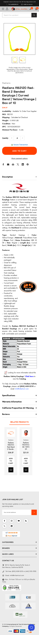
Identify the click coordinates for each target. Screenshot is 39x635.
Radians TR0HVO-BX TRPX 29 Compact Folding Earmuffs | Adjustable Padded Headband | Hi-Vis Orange (26, 446)
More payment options (19, 158)
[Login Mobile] (7, 9)
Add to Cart (10, 460)
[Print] (13, 164)
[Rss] (26, 521)
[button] (34, 512)
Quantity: (5, 138)
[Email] (8, 164)
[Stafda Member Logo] (28, 606)
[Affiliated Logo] (20, 614)
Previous (4, 451)
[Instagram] (11, 521)
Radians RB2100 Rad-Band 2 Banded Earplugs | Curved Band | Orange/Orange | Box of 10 (11, 446)
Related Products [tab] (19, 422)
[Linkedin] (23, 164)
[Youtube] (18, 521)
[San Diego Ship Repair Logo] (12, 606)
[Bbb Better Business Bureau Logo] (12, 597)
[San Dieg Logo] (28, 597)
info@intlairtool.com (17, 575)
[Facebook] (3, 164)
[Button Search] (34, 15)
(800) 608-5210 (27, 386)
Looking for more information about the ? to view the (20, 375)
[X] (18, 164)
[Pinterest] (28, 164)
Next (32, 451)
